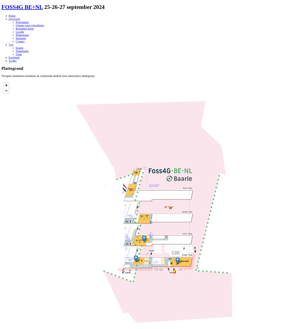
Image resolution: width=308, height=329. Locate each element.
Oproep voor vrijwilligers (30, 25)
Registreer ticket (25, 28)
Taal (11, 44)
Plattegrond (22, 35)
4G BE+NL (22, 7)
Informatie (14, 19)
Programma (22, 22)
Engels (19, 47)
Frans (19, 54)
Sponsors (21, 38)
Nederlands (22, 51)
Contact (20, 41)
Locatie (20, 31)
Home (12, 15)
